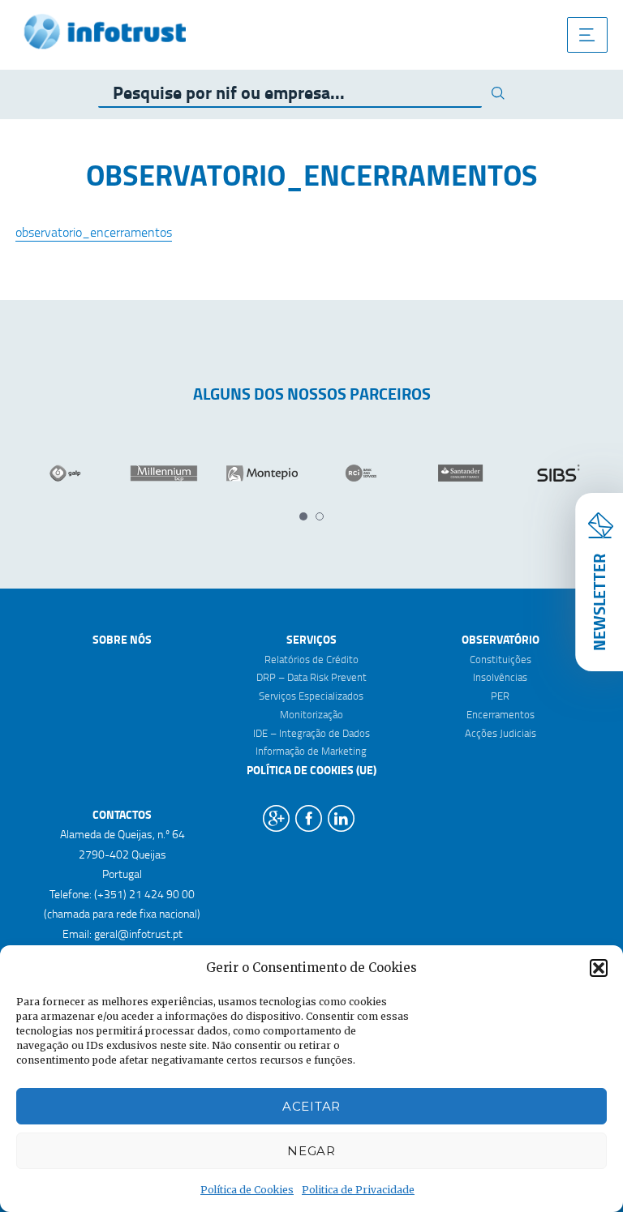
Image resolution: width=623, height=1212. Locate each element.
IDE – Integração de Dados (311, 733)
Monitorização (311, 714)
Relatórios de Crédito (311, 659)
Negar (311, 1150)
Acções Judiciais (500, 733)
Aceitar (311, 1106)
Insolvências (500, 677)
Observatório (500, 639)
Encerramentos (500, 714)
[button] (599, 968)
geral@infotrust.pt (138, 933)
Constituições (500, 659)
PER (500, 695)
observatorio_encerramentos (93, 232)
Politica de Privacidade (358, 1190)
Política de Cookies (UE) (311, 769)
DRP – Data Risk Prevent (311, 677)
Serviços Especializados (311, 695)
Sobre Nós (122, 639)
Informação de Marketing (311, 750)
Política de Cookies (247, 1190)
